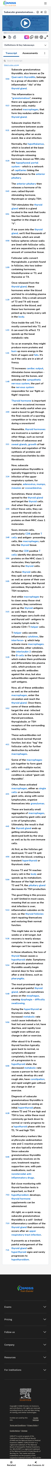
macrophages (30, 109)
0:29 (7, 161)
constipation (37, 1079)
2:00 (7, 412)
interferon (17, 640)
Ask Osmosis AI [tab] (35, 1465)
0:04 (7, 79)
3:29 (7, 657)
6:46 (7, 1157)
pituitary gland (37, 885)
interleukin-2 (23, 651)
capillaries (20, 170)
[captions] (36, 37)
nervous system (25, 387)
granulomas (37, 803)
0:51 (7, 214)
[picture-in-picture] (31, 37)
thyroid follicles (34, 913)
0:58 (7, 240)
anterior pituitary (26, 183)
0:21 (7, 130)
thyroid (33, 501)
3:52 (7, 708)
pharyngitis (17, 978)
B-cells (20, 655)
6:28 (7, 1113)
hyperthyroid (29, 860)
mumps (41, 484)
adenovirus (29, 484)
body (21, 316)
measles (16, 488)
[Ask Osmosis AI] (26, 37)
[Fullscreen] (46, 37)
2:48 (7, 537)
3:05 (7, 581)
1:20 (7, 299)
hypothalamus (36, 144)
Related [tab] (11, 1465)
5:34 (7, 965)
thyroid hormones (35, 429)
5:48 (7, 993)
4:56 (7, 856)
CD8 (27, 533)
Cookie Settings (36, 1419)
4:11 (7, 744)
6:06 (7, 1066)
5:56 (7, 1022)
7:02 (7, 1195)
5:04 (7, 879)
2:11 (7, 444)
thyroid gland (19, 88)
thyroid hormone (20, 1198)
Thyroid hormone (21, 400)
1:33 (7, 330)
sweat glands (19, 444)
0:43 (7, 191)
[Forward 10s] (14, 37)
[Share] (41, 12)
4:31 (7, 794)
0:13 (7, 105)
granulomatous (21, 98)
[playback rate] (41, 37)
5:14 (7, 910)
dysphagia (26, 999)
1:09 (7, 267)
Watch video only (10, 65)
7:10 (7, 1223)
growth (32, 444)
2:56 (7, 558)
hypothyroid (18, 959)
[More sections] (45, 53)
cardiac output (35, 368)
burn (14, 351)
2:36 (7, 509)
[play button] (4, 37)
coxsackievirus (33, 488)
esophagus (33, 995)
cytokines (32, 636)
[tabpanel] (25, 661)
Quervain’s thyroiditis (23, 77)
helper (34, 626)
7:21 (7, 1250)
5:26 (7, 938)
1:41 (7, 353)
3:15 (7, 611)
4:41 (7, 826)
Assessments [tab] (30, 53)
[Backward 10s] (9, 37)
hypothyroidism (20, 1195)
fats (36, 355)
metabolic (29, 1016)
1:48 (7, 381)
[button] (25, 23)
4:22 (7, 769)
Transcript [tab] (11, 53)
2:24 (7, 476)
